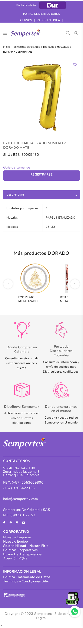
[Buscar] (68, 33)
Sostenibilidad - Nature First (26, 545)
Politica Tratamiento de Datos (26, 577)
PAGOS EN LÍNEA (48, 20)
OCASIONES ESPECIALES (26, 47)
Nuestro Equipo (15, 541)
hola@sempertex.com (20, 499)
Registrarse (41, 174)
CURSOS (26, 20)
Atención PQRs (15, 558)
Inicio (6, 47)
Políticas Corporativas (20, 550)
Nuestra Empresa (17, 537)
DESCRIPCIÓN (15, 194)
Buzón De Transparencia (22, 554)
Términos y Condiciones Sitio (26, 581)
